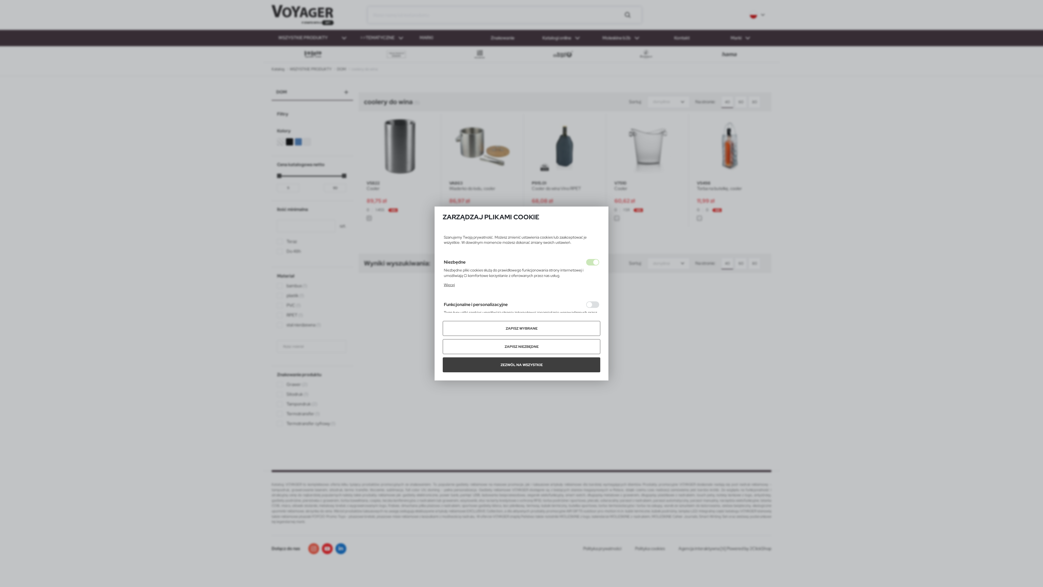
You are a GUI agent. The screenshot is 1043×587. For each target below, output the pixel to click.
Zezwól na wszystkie (522, 365)
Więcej (449, 284)
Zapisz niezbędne (522, 346)
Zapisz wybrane (522, 328)
